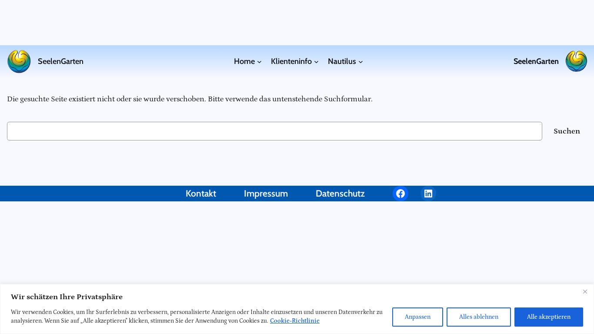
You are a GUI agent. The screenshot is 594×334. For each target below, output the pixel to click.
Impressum (266, 193)
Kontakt (201, 193)
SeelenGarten (60, 61)
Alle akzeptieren (549, 317)
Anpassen (417, 317)
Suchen (567, 131)
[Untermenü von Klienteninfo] (316, 61)
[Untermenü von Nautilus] (360, 61)
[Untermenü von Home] (259, 61)
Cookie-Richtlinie (295, 320)
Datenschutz (340, 193)
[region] (297, 309)
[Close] (585, 291)
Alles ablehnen (478, 317)
